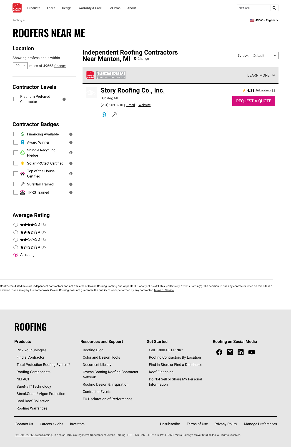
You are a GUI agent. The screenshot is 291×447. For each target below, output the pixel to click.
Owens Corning (17, 7)
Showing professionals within (36, 57)
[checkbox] (16, 255)
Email (130, 105)
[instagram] (230, 352)
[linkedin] (240, 352)
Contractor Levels (34, 86)
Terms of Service (164, 290)
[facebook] (219, 352)
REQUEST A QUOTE (253, 100)
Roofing (17, 20)
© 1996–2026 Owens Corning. (34, 435)
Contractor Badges (36, 124)
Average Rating (31, 215)
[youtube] (251, 352)
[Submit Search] (274, 8)
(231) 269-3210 (112, 105)
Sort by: (243, 55)
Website (144, 105)
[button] (64, 99)
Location (23, 48)
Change (60, 66)
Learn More (258, 75)
